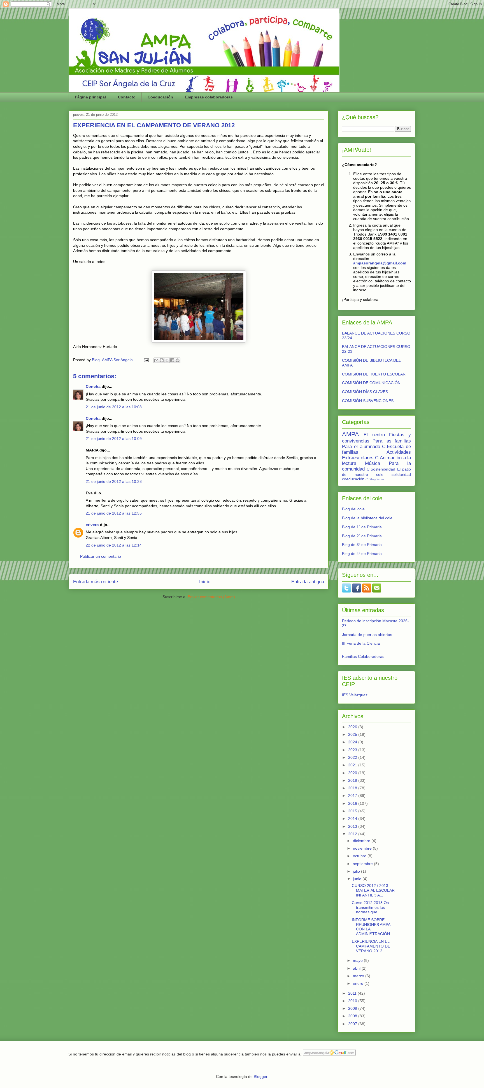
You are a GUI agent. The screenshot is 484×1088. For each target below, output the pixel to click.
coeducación (353, 479)
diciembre (362, 840)
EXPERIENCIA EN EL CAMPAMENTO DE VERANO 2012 (371, 946)
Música (372, 463)
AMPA (350, 434)
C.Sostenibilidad (381, 469)
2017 (353, 795)
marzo (359, 976)
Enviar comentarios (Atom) (211, 596)
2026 (353, 727)
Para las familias (392, 441)
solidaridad (401, 474)
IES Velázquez (354, 695)
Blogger (260, 1076)
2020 (353, 773)
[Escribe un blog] (161, 360)
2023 (353, 750)
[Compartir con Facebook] (172, 360)
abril (357, 968)
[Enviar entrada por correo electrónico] (146, 360)
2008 (353, 1016)
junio (357, 879)
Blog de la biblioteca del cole (367, 518)
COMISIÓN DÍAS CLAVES (365, 391)
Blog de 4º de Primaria (362, 553)
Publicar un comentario (100, 556)
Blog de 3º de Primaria (362, 544)
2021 (353, 765)
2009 (353, 1008)
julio (357, 871)
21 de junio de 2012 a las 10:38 (114, 481)
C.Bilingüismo (375, 479)
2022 (353, 757)
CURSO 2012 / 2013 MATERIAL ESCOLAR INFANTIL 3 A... (373, 890)
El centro (374, 434)
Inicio (204, 581)
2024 (353, 742)
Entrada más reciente (95, 581)
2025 (353, 734)
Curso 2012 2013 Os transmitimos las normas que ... (370, 907)
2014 (353, 818)
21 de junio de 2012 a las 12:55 (114, 513)
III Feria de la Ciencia (361, 643)
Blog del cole (353, 509)
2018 (353, 788)
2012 (353, 834)
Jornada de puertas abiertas (367, 634)
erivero (92, 524)
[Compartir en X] (167, 360)
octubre (360, 856)
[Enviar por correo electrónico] (156, 360)
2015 (353, 811)
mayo (358, 960)
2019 (353, 780)
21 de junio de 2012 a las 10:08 (114, 407)
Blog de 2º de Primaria (362, 536)
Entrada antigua (307, 581)
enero (358, 983)
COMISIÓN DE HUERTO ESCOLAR (374, 374)
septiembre (363, 863)
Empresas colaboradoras (209, 97)
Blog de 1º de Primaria (362, 527)
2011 (353, 993)
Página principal (90, 97)
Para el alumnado (361, 446)
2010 (353, 1001)
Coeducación (160, 97)
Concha (93, 386)
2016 (353, 803)
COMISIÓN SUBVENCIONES (368, 400)
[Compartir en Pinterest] (177, 360)
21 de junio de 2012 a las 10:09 (114, 438)
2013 (353, 826)
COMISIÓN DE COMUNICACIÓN (371, 383)
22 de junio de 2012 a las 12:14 (114, 545)
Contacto (127, 97)
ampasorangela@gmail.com (379, 263)
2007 (353, 1024)
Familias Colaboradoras (363, 656)
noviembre (363, 848)
